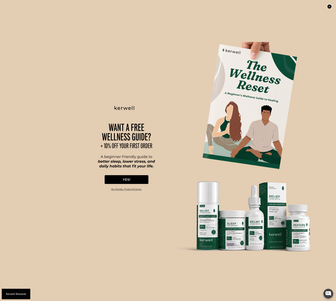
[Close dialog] (329, 6)
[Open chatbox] (328, 294)
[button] (126, 179)
